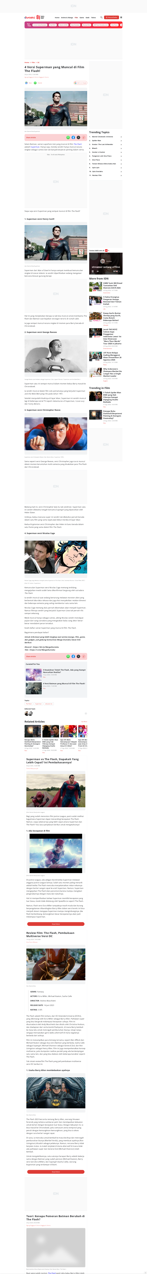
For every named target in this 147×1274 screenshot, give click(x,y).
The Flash (78, 144)
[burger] (121, 17)
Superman (35, 147)
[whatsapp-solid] (68, 137)
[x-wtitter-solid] (78, 137)
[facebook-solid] (73, 137)
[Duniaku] (34, 17)
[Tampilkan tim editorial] (86, 713)
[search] (101, 17)
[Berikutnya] (87, 733)
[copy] (83, 137)
